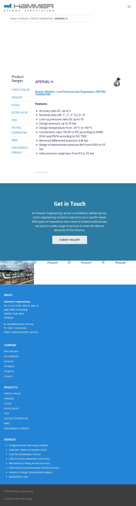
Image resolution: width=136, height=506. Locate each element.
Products (23, 18)
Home (13, 18)
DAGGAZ (17, 97)
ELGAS (16, 105)
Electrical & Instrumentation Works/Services (34, 467)
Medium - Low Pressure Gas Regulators (69, 91)
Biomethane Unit (18, 476)
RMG (15, 140)
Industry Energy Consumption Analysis (31, 472)
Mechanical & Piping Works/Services (29, 463)
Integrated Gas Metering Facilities (28, 445)
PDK (14, 120)
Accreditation (11, 356)
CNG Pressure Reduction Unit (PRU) (29, 458)
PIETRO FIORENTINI (42, 18)
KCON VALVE (20, 112)
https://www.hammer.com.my (21, 332)
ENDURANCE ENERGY (20, 150)
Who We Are (11, 351)
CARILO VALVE (21, 90)
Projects (9, 371)
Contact (8, 376)
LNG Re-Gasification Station (25, 454)
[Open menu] (129, 6)
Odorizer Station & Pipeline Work (28, 449)
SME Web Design (23, 498)
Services (9, 361)
